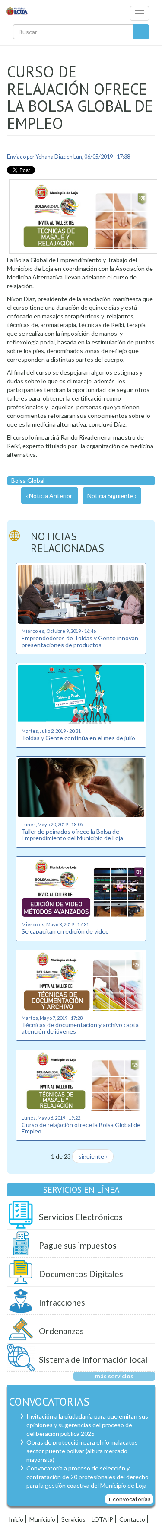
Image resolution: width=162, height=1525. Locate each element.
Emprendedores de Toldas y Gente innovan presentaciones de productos (80, 641)
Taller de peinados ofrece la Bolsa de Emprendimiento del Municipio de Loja (72, 834)
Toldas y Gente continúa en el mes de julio (78, 738)
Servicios (73, 1519)
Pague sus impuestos (78, 1245)
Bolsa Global (27, 480)
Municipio (42, 1519)
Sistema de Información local (93, 1359)
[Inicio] (17, 10)
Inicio (16, 1519)
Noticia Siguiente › (112, 495)
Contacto (132, 1519)
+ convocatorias (129, 1499)
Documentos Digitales (81, 1274)
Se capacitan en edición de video (65, 931)
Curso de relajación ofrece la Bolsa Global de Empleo (81, 1128)
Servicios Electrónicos (81, 1217)
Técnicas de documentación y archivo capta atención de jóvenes (80, 1028)
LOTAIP (102, 1519)
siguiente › (93, 1156)
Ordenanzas (61, 1331)
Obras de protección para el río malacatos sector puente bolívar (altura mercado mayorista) (82, 1450)
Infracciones (62, 1302)
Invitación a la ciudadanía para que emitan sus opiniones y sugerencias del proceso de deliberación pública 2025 (87, 1425)
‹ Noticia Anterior (49, 495)
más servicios (114, 1376)
